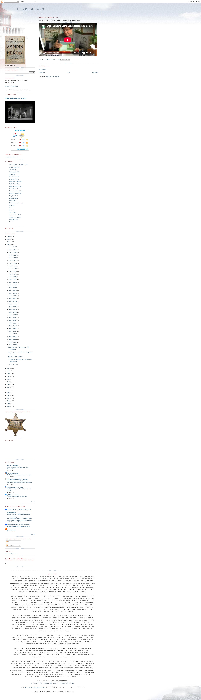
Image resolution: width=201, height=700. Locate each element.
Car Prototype (13, 170)
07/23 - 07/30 (13, 301)
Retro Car (12, 210)
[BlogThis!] (63, 60)
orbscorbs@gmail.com (11, 86)
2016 (8, 384)
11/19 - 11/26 (13, 263)
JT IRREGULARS (30, 9)
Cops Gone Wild (14, 179)
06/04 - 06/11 (13, 320)
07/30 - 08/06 (13, 298)
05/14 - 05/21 (13, 328)
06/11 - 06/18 (13, 317)
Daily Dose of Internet (15, 181)
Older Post (95, 72)
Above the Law (11, 512)
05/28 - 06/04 (13, 323)
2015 (8, 387)
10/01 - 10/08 (13, 279)
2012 (8, 395)
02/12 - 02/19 (13, 345)
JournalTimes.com (12, 473)
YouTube (11, 222)
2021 (8, 371)
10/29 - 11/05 (13, 271)
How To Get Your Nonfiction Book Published (18, 514)
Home (68, 72)
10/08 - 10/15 (13, 277)
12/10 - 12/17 (13, 255)
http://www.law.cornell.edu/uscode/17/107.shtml (52, 683)
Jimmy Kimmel (13, 189)
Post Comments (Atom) (52, 76)
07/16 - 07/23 (13, 304)
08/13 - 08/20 (13, 293)
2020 (8, 374)
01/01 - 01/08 (13, 365)
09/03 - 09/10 (13, 288)
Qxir (10, 208)
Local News (12, 200)
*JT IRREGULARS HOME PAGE (18, 165)
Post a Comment (42, 69)
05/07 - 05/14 (13, 331)
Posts (9, 542)
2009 (8, 403)
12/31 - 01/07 (13, 247)
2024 (8, 242)
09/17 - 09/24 (13, 282)
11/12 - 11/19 (13, 266)
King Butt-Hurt (13, 196)
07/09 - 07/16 (13, 307)
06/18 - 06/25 (13, 315)
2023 (8, 245)
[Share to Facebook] (67, 60)
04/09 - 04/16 (13, 339)
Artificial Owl (11, 529)
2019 (8, 376)
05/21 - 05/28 (13, 326)
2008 (8, 406)
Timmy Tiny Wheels (15, 217)
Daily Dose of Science (15, 186)
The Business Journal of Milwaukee (17, 479)
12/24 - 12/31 (13, 250)
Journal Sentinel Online (16, 191)
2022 (8, 368)
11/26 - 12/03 (13, 260)
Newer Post (42, 72)
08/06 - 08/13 (13, 296)
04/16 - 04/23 (13, 337)
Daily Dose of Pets (14, 184)
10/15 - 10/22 (13, 274)
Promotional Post (11, 530)
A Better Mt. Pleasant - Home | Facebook (19, 510)
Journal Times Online (15, 193)
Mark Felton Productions (16, 203)
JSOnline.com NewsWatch (15, 487)
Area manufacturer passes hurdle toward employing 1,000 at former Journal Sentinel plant (19, 481)
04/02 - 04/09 (13, 342)
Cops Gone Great (14, 177)
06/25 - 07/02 (13, 312)
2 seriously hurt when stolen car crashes (17, 496)
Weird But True (13, 219)
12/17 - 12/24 (13, 252)
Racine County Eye (12, 465)
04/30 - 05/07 (13, 334)
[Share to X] (65, 60)
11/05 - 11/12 (13, 269)
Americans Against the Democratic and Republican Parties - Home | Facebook (18, 525)
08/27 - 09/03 (13, 290)
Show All (33, 502)
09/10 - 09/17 (13, 285)
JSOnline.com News (13, 495)
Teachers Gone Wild (15, 215)
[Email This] (61, 60)
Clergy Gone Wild (14, 172)
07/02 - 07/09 (13, 309)
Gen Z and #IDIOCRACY (15, 357)
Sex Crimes (12, 212)
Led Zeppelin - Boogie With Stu (15, 98)
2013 (8, 393)
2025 (8, 239)
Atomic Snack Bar (14, 167)
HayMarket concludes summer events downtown (19, 475)
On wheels (12, 205)
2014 (8, 390)
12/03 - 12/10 (13, 258)
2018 (8, 379)
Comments (11, 545)
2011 (8, 398)
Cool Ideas (12, 174)
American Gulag (12, 517)
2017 (8, 382)
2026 (8, 236)
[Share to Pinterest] (69, 60)
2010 (8, 401)
